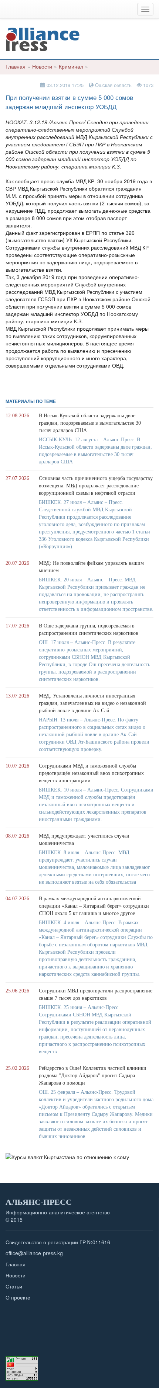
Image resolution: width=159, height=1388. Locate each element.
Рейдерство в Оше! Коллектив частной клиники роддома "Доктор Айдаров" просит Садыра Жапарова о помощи (92, 1075)
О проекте (18, 1297)
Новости (42, 66)
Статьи (14, 1286)
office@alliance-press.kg (34, 1253)
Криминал (71, 66)
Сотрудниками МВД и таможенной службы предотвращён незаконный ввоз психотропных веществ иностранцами (91, 773)
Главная (16, 66)
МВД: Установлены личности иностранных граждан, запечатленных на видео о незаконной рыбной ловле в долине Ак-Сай (92, 703)
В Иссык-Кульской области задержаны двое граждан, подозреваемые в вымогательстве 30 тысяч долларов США (90, 423)
